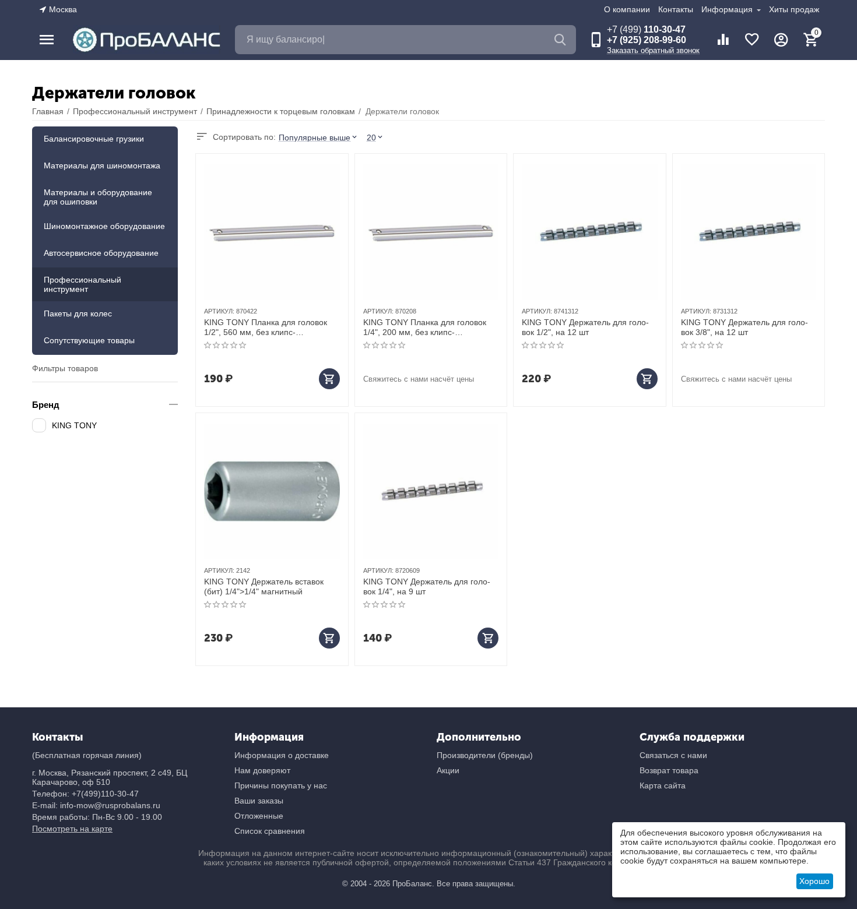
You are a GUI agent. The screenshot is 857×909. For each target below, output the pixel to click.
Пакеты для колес (78, 313)
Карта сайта (663, 785)
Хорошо (814, 881)
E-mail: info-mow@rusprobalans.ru (96, 805)
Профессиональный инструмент (82, 284)
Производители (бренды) (485, 755)
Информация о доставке (281, 755)
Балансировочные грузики (94, 138)
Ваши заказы (258, 800)
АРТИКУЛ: (219, 311)
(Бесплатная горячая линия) (87, 755)
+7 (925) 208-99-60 (646, 40)
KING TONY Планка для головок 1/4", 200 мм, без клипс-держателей (424, 327)
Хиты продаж (794, 9)
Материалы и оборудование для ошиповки (98, 197)
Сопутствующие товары (89, 340)
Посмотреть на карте (72, 828)
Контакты (675, 9)
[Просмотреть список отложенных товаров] (752, 39)
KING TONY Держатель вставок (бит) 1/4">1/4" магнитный (264, 586)
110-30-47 (646, 29)
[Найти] (561, 39)
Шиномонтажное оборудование (104, 226)
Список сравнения (269, 831)
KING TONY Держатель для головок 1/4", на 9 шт (426, 586)
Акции (448, 770)
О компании (627, 9)
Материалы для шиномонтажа (102, 165)
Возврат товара (669, 770)
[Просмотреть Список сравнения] (723, 39)
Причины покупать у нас (280, 785)
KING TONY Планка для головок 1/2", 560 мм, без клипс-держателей (265, 327)
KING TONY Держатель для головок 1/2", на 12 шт (585, 327)
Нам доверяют (262, 770)
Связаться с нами (673, 755)
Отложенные (258, 815)
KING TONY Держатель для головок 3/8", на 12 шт (744, 327)
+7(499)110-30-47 (105, 793)
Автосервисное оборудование (101, 253)
